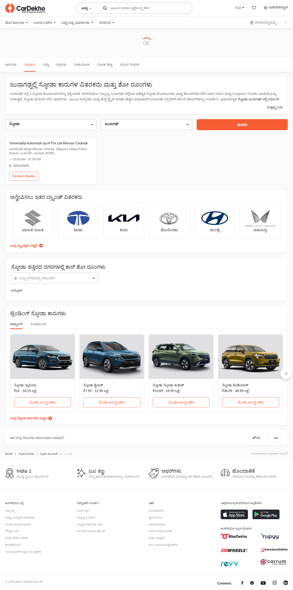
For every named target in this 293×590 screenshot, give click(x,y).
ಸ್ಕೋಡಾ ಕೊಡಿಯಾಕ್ (235, 385)
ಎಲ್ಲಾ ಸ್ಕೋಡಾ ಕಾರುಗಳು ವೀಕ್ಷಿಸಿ (28, 418)
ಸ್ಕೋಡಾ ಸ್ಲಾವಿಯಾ (25, 385)
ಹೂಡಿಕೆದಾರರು (13, 544)
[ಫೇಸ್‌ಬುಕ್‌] (242, 583)
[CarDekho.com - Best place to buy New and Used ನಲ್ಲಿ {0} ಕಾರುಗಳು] (25, 8)
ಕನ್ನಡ (238, 7)
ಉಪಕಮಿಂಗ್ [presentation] (38, 324)
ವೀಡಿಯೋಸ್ (82, 64)
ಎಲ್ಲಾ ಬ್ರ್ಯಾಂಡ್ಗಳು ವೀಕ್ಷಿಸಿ (24, 245)
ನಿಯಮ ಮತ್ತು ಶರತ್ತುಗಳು (18, 524)
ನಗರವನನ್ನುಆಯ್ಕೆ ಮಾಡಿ (269, 22)
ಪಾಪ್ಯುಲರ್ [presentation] (16, 324)
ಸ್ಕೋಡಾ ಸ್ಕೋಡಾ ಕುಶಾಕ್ (168, 385)
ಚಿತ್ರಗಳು (61, 64)
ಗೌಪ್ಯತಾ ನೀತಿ (11, 531)
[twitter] (252, 583)
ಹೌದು (256, 438)
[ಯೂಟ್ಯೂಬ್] (263, 583)
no (276, 438)
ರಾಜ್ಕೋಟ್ (16, 290)
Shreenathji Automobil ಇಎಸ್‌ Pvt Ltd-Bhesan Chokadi (48, 143)
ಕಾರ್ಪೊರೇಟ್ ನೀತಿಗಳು (16, 538)
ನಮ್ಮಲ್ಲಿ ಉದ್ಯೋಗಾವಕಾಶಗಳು (20, 517)
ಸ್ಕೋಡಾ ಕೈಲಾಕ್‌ (93, 385)
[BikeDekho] (234, 536)
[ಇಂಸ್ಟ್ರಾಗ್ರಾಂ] (275, 583)
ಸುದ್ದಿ (46, 64)
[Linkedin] (286, 583)
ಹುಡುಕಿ (242, 125)
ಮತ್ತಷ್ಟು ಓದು (275, 107)
